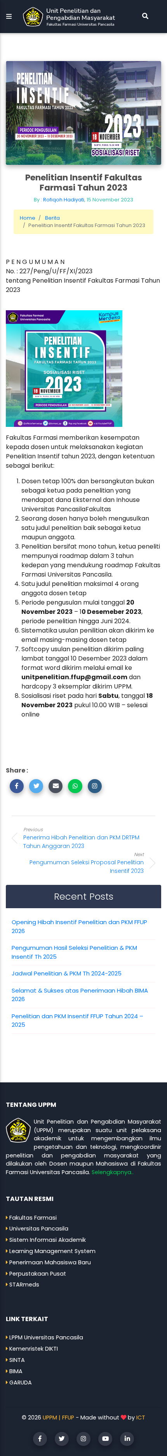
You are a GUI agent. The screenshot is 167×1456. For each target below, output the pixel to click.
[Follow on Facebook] (40, 1439)
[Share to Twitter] (36, 786)
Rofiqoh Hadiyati (63, 199)
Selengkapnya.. (113, 1172)
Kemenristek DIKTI (33, 1349)
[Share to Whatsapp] (75, 786)
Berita (52, 218)
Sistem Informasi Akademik (47, 1240)
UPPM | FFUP (58, 1417)
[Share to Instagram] (95, 786)
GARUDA (20, 1382)
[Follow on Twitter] (62, 1439)
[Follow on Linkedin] (127, 1439)
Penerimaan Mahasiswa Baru (50, 1262)
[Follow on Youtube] (105, 1439)
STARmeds (24, 1284)
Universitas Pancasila (38, 1228)
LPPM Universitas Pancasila (46, 1337)
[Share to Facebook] (17, 786)
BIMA (16, 1371)
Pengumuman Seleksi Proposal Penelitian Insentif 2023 (87, 863)
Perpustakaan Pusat (37, 1274)
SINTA (17, 1360)
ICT (140, 1417)
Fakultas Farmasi (33, 1218)
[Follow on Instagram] (83, 1439)
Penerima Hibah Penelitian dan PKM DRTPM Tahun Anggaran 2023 (81, 838)
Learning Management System (52, 1251)
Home (27, 218)
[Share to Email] (56, 786)
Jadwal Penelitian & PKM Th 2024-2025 (67, 973)
